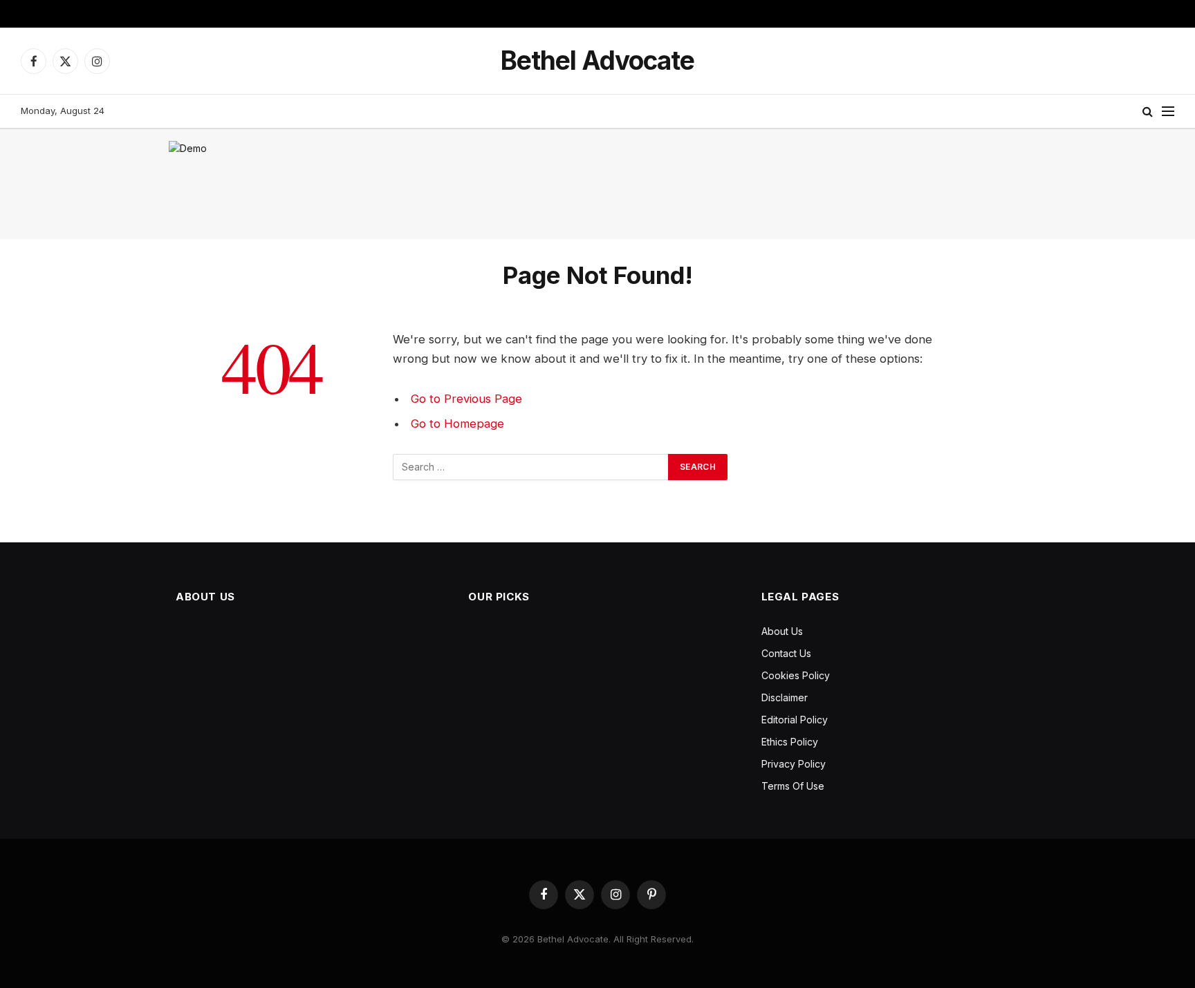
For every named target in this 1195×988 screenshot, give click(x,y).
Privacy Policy (793, 764)
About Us (782, 631)
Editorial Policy (794, 719)
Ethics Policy (789, 742)
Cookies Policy (795, 675)
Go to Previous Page (466, 399)
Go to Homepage (457, 423)
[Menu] (1168, 111)
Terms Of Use (792, 786)
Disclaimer (784, 697)
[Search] (1148, 111)
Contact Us (786, 653)
